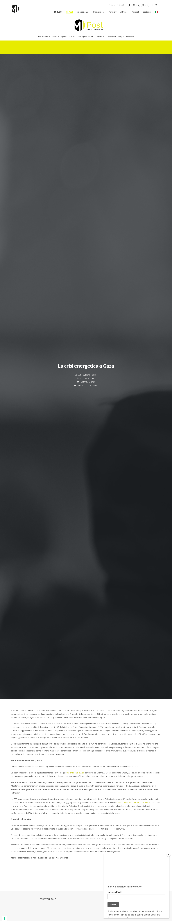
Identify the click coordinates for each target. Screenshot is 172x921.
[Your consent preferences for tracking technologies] (4, 918)
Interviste (130, 36)
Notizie (112, 12)
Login (112, 5)
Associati (135, 12)
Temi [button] (54, 36)
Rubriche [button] (99, 36)
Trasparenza (98, 12)
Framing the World (85, 36)
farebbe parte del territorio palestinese (133, 802)
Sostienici (147, 12)
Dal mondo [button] (43, 36)
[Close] (169, 855)
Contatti (121, 5)
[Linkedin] (138, 5)
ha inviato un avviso (75, 772)
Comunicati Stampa (115, 36)
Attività (123, 12)
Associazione (82, 12)
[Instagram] (134, 5)
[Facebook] (129, 5)
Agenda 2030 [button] (67, 36)
